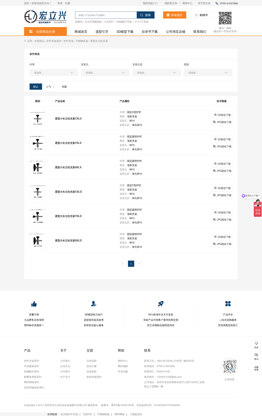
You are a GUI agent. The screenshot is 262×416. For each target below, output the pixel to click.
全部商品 (40, 41)
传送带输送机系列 (34, 387)
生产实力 (65, 376)
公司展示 (65, 371)
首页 (30, 41)
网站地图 (123, 366)
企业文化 (65, 366)
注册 (67, 3)
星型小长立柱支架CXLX (68, 118)
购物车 (204, 15)
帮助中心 (187, 3)
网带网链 (120, 414)
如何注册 (92, 366)
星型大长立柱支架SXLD (68, 240)
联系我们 (199, 31)
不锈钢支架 (83, 41)
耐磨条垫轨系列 (33, 376)
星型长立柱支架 (99, 41)
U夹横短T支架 (124, 21)
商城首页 (81, 31)
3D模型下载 (125, 31)
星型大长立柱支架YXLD (68, 216)
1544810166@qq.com (169, 376)
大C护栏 (109, 21)
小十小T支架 (141, 21)
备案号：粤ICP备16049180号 (117, 405)
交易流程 (92, 360)
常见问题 (123, 371)
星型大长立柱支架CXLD (68, 191)
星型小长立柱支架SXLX (68, 167)
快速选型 (92, 371)
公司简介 (65, 360)
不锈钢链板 (103, 414)
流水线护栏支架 (69, 414)
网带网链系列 (31, 382)
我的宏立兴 (171, 3)
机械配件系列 (31, 371)
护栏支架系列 (55, 41)
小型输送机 (136, 414)
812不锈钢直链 (93, 21)
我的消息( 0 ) (150, 3)
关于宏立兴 (204, 3)
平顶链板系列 (31, 366)
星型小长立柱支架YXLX (68, 143)
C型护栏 (87, 414)
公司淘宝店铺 (175, 31)
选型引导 (102, 31)
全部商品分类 (45, 31)
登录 (59, 3)
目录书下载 (150, 31)
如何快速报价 (94, 376)
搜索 (148, 15)
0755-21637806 (229, 3)
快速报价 (177, 15)
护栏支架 (70, 41)
